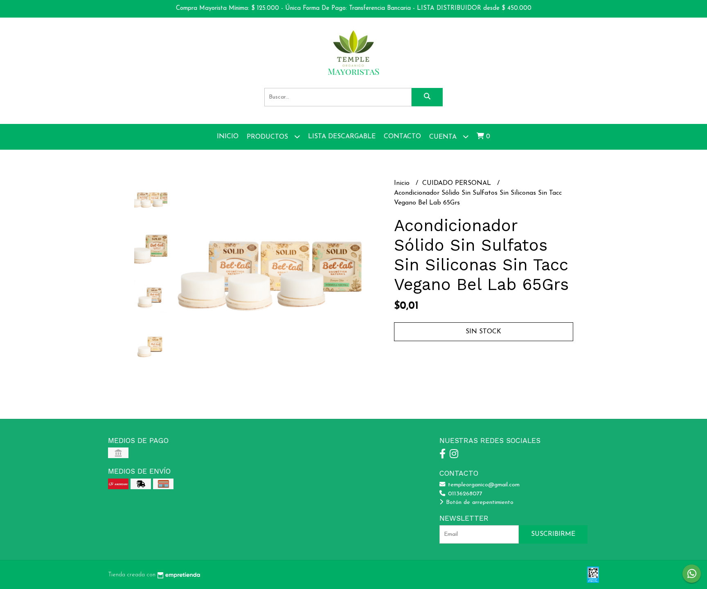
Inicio (228, 136)
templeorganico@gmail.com (483, 485)
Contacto (402, 136)
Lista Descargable (342, 136)
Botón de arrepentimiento (478, 502)
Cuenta (444, 137)
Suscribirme (553, 534)
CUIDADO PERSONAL (457, 183)
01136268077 (464, 494)
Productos (268, 137)
